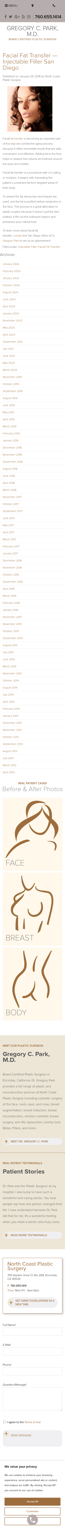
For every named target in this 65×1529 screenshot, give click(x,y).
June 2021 (9, 355)
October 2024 (11, 285)
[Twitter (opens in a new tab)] (10, 17)
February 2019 (11, 433)
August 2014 (10, 687)
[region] (32, 1495)
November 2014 (12, 673)
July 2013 (8, 758)
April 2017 (8, 532)
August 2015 (10, 645)
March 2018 (9, 490)
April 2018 (9, 483)
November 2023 (12, 320)
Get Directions (34, 1302)
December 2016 (12, 560)
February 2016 (11, 603)
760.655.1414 (48, 17)
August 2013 (10, 751)
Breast (20, 938)
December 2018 (12, 447)
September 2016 (13, 581)
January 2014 (10, 715)
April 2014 (8, 701)
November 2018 (12, 454)
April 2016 (9, 588)
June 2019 (9, 405)
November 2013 (12, 730)
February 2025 (12, 271)
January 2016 (10, 610)
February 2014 (11, 708)
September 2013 (13, 744)
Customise (32, 1511)
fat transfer (16, 138)
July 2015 (8, 652)
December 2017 (12, 497)
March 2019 (9, 426)
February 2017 (11, 546)
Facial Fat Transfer (49, 247)
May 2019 (8, 412)
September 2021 (13, 341)
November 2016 (12, 567)
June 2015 (9, 659)
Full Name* (9, 1325)
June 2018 (9, 475)
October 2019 (11, 384)
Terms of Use (33, 1422)
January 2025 (11, 278)
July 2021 (8, 348)
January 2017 (10, 553)
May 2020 (9, 363)
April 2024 (9, 306)
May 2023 (9, 327)
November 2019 (12, 377)
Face (15, 863)
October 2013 (11, 737)
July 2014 (8, 694)
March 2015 (9, 666)
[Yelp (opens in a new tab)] (23, 17)
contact (17, 235)
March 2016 (9, 595)
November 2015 (12, 624)
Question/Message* (15, 1385)
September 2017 (13, 511)
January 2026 (11, 264)
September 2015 (13, 638)
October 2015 (11, 631)
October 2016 (11, 574)
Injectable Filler (27, 247)
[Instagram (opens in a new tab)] (28, 17)
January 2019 (10, 440)
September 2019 (13, 391)
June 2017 (9, 518)
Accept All (32, 1501)
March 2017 (9, 539)
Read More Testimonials (29, 1235)
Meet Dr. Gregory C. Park (29, 1141)
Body (16, 1013)
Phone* (7, 1365)
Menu (12, 6)
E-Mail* (7, 1345)
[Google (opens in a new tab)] (17, 17)
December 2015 (12, 617)
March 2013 (9, 765)
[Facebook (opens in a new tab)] (6, 17)
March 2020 (10, 370)
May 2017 (8, 525)
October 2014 (11, 680)
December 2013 (12, 723)
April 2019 (9, 419)
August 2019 (10, 398)
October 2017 (11, 504)
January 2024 (11, 313)
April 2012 (9, 772)
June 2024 (9, 299)
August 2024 (10, 292)
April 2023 (9, 334)
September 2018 (13, 461)
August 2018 (10, 468)
